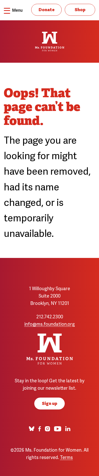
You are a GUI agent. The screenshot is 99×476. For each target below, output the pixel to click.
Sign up (49, 403)
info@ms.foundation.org (49, 323)
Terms (66, 456)
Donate (47, 9)
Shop (80, 9)
